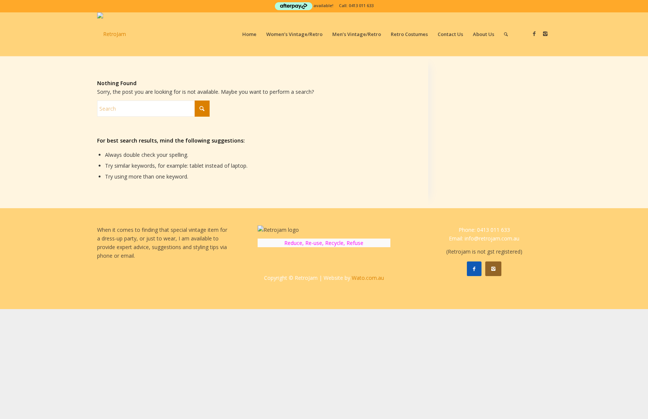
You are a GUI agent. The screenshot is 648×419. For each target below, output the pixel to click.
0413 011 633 (361, 5)
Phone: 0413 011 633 (484, 229)
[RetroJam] (111, 34)
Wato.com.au (368, 277)
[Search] (506, 34)
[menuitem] (249, 34)
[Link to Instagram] (545, 33)
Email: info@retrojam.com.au (484, 238)
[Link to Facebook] (534, 33)
